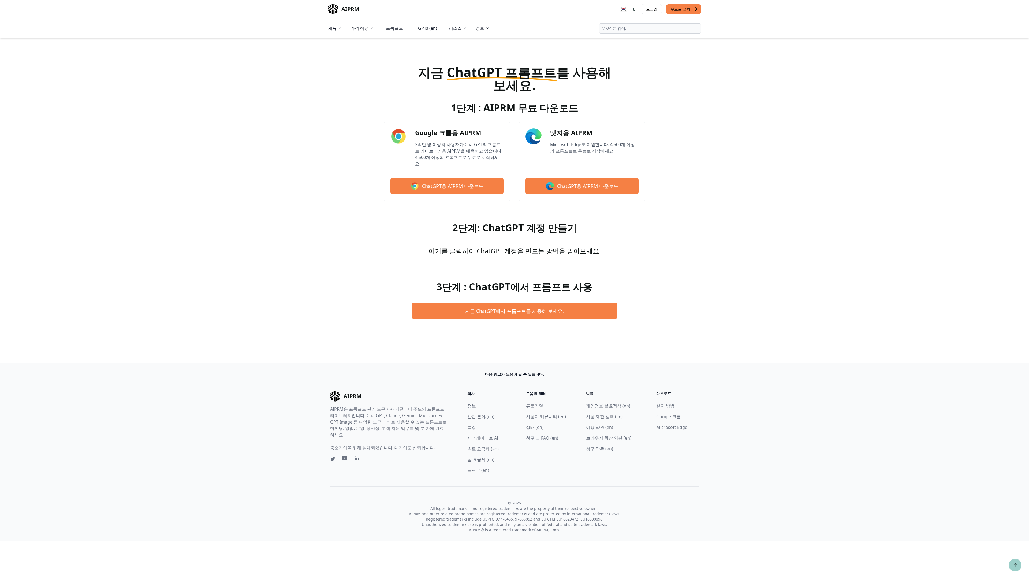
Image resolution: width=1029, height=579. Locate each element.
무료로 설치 (680, 9)
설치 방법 (665, 406)
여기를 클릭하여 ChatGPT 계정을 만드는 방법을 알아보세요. (514, 250)
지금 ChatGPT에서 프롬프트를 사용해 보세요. (514, 311)
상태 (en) (534, 427)
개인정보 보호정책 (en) (608, 406)
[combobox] (650, 28)
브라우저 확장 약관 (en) (608, 438)
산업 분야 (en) (480, 417)
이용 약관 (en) (599, 427)
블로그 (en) (478, 470)
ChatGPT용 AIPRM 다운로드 (452, 186)
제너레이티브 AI (482, 438)
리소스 (455, 28)
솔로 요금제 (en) (483, 449)
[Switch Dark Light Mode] (634, 9)
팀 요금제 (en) (480, 459)
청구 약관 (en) (599, 449)
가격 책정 (360, 28)
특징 (471, 427)
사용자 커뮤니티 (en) (546, 417)
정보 (480, 28)
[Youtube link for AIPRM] (345, 459)
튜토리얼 (534, 406)
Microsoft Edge (671, 427)
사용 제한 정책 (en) (604, 417)
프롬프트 (394, 28)
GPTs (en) (427, 28)
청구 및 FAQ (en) (542, 438)
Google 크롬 (668, 417)
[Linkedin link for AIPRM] (358, 459)
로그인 (651, 9)
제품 (332, 28)
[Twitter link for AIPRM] (332, 459)
